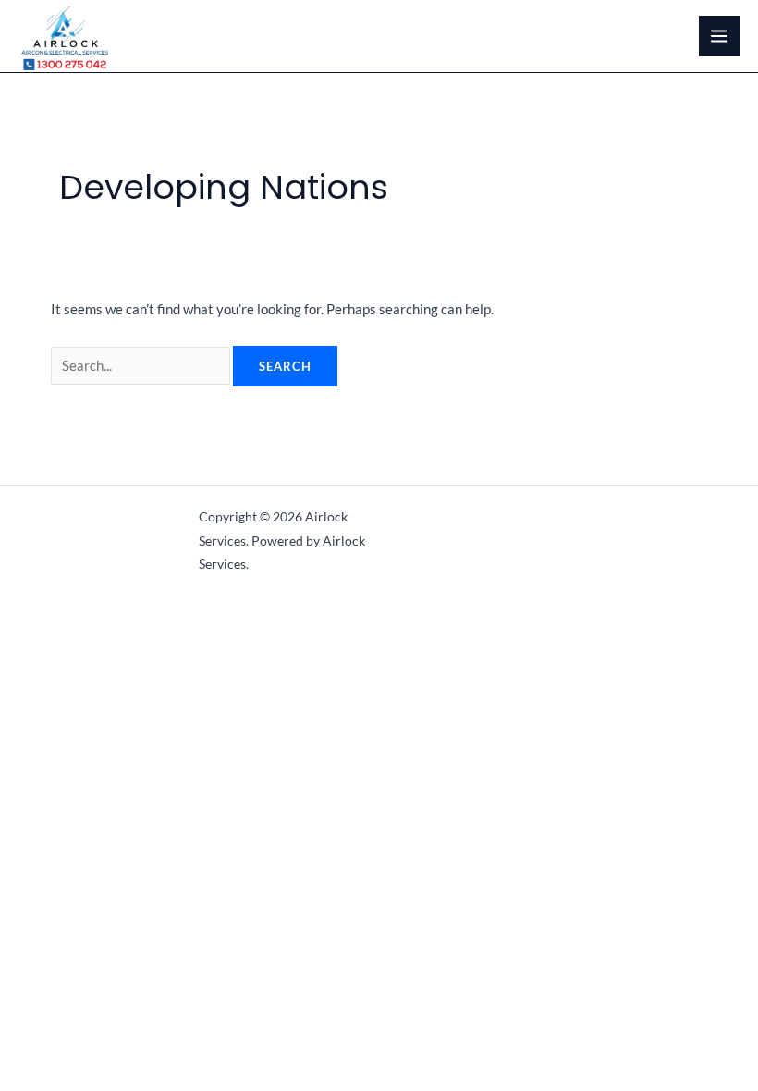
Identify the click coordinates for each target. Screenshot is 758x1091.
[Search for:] (142, 366)
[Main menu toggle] (719, 36)
